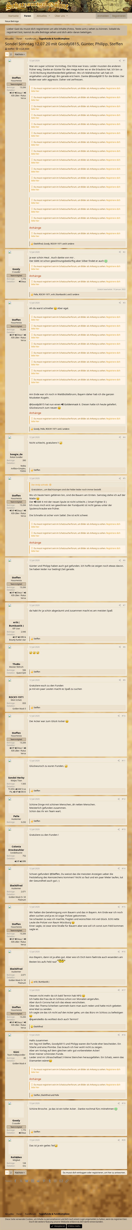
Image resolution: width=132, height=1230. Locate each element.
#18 (123, 1035)
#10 (123, 716)
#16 (123, 951)
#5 (124, 478)
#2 (124, 252)
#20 (123, 1140)
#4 (124, 437)
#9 (124, 680)
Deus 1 (20, 92)
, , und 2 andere (51, 429)
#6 (124, 560)
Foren (27, 15)
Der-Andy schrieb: (39, 484)
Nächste (19, 54)
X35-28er (15, 95)
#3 (124, 302)
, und (46, 1095)
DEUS (23, 791)
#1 (124, 60)
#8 (124, 647)
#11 (123, 760)
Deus (23, 281)
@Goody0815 (96, 76)
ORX (22, 637)
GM (39, 501)
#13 (123, 829)
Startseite (13, 15)
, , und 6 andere (54, 244)
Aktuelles (42, 15)
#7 (124, 605)
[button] (49, 16)
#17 (123, 990)
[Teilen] (120, 61)
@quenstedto (36, 1019)
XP (13, 92)
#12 (123, 799)
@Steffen (55, 873)
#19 (123, 1103)
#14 (123, 868)
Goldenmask (71, 404)
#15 (123, 906)
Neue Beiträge (12, 21)
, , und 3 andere (56, 294)
